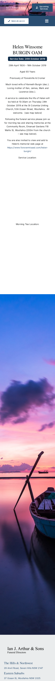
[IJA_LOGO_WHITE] (16, 8)
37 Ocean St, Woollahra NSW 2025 (22, 678)
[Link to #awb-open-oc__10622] (47, 21)
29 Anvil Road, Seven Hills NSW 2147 (23, 668)
